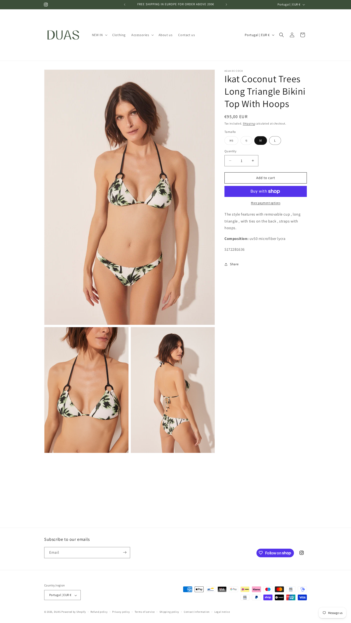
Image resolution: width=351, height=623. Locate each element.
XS (233, 141)
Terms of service (145, 611)
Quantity (230, 151)
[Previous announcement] (124, 4)
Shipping (249, 123)
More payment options (265, 203)
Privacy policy (121, 611)
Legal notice (222, 611)
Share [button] (234, 264)
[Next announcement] (226, 4)
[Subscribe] (124, 552)
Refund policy (98, 611)
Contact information (197, 611)
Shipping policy (169, 611)
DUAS (58, 612)
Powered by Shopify (73, 612)
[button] (99, 35)
